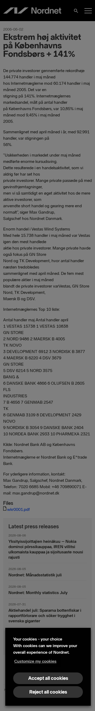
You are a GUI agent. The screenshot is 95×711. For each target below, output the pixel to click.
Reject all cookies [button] (48, 692)
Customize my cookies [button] (35, 661)
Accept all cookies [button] (48, 678)
